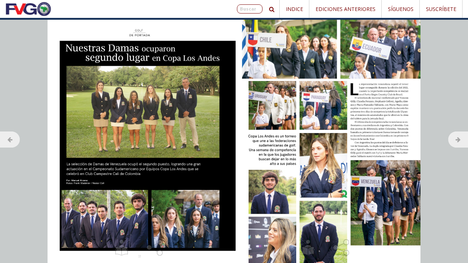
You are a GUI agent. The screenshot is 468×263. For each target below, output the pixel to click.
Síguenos (401, 8)
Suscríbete (441, 8)
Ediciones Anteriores (345, 8)
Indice (294, 8)
